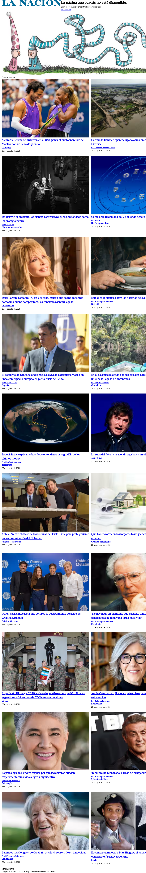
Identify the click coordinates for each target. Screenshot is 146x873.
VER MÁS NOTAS (8, 869)
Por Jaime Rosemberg (11, 542)
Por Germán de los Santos (103, 147)
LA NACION (66, 9)
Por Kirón (95, 220)
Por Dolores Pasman (100, 701)
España (5, 385)
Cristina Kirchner (10, 621)
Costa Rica (96, 385)
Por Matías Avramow (11, 462)
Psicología (96, 624)
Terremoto (7, 465)
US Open (6, 148)
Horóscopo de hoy (100, 223)
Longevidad (96, 704)
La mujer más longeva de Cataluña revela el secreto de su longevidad (44, 852)
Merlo (94, 860)
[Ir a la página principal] (31, 5)
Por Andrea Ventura (100, 382)
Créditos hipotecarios (101, 542)
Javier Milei (96, 458)
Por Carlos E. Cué (9, 382)
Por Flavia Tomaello (11, 780)
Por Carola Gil (8, 224)
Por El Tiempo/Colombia (102, 301)
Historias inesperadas (12, 227)
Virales (5, 701)
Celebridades (8, 306)
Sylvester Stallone (99, 779)
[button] (45, 108)
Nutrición (95, 304)
